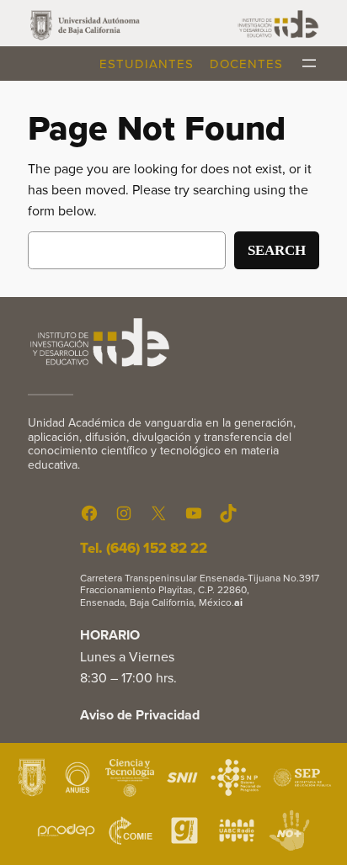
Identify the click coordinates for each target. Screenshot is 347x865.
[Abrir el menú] (309, 63)
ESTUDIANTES (146, 63)
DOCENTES (246, 63)
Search (277, 250)
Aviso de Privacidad (140, 714)
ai (238, 602)
